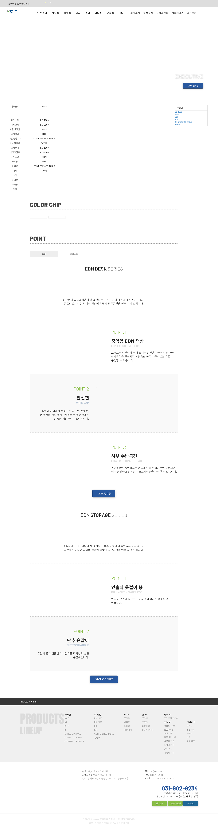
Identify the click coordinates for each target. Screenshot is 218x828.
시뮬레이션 (177, 13)
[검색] (37, 3)
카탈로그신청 (175, 803)
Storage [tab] (74, 254)
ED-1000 (44, 120)
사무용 (15, 161)
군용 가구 (191, 741)
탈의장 (189, 725)
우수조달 (15, 156)
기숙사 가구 (169, 752)
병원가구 (190, 729)
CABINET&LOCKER (73, 737)
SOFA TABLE (148, 729)
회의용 (127, 725)
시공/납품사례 (15, 138)
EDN (44, 129)
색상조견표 (162, 13)
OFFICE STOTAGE (73, 733)
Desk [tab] (44, 254)
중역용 (15, 166)
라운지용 (128, 729)
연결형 (145, 722)
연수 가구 (168, 748)
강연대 (44, 143)
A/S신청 (190, 803)
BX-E (67, 718)
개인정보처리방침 (28, 701)
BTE (44, 133)
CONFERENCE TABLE (44, 138)
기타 (15, 189)
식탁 (188, 737)
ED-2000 (44, 124)
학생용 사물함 (170, 725)
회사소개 (135, 13)
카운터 (189, 733)
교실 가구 (168, 733)
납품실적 (148, 13)
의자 (15, 170)
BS (66, 729)
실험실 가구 (169, 741)
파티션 (15, 179)
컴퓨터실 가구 (170, 737)
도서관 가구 (169, 744)
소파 (15, 175)
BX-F (67, 725)
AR (66, 722)
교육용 (15, 184)
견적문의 (160, 803)
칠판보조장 (169, 729)
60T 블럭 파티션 (171, 718)
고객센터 (191, 13)
